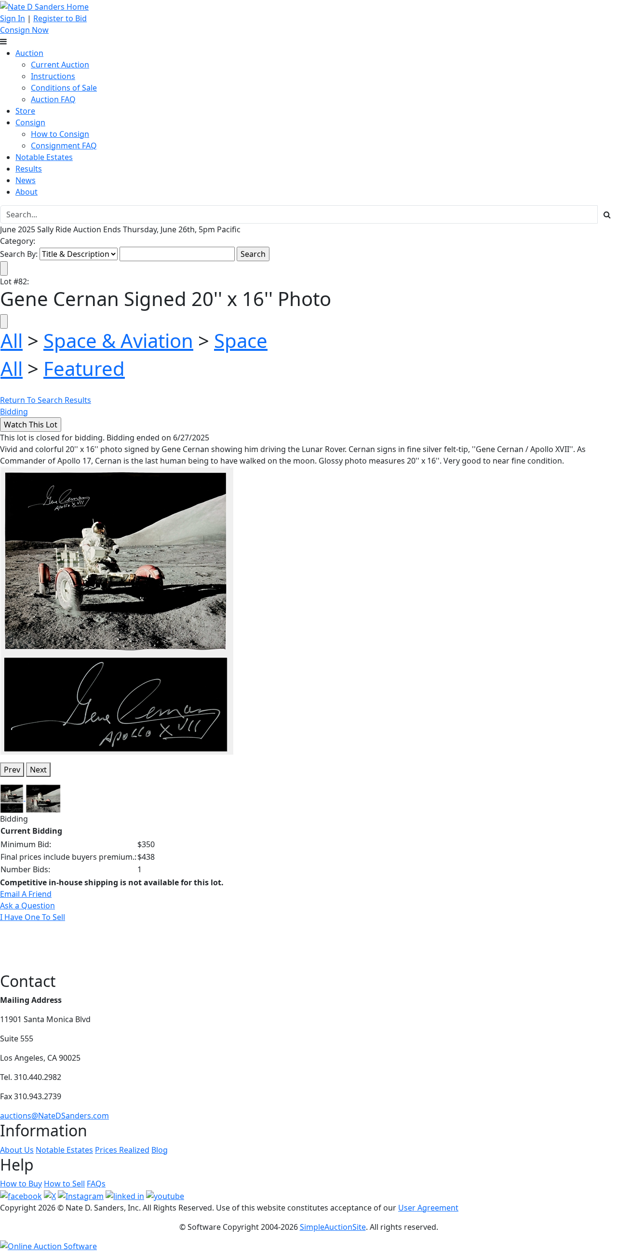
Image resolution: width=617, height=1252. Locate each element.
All (11, 340)
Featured (84, 368)
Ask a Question (27, 905)
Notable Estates (44, 157)
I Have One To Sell (32, 917)
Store (25, 111)
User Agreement (428, 1207)
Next (38, 769)
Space (241, 340)
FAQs (96, 1183)
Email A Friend (26, 894)
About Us (17, 1150)
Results (28, 168)
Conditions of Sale (64, 87)
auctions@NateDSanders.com (54, 1115)
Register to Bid (60, 18)
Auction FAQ (53, 99)
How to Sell (64, 1183)
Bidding (14, 411)
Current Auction (60, 64)
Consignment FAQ (64, 145)
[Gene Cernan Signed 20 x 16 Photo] (117, 610)
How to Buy (21, 1183)
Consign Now (24, 30)
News (25, 180)
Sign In (12, 18)
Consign (30, 122)
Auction (29, 53)
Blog (159, 1150)
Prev (12, 769)
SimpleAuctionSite (333, 1227)
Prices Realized (122, 1150)
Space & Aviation (118, 340)
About (26, 191)
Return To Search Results (45, 400)
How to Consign (60, 134)
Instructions (53, 76)
